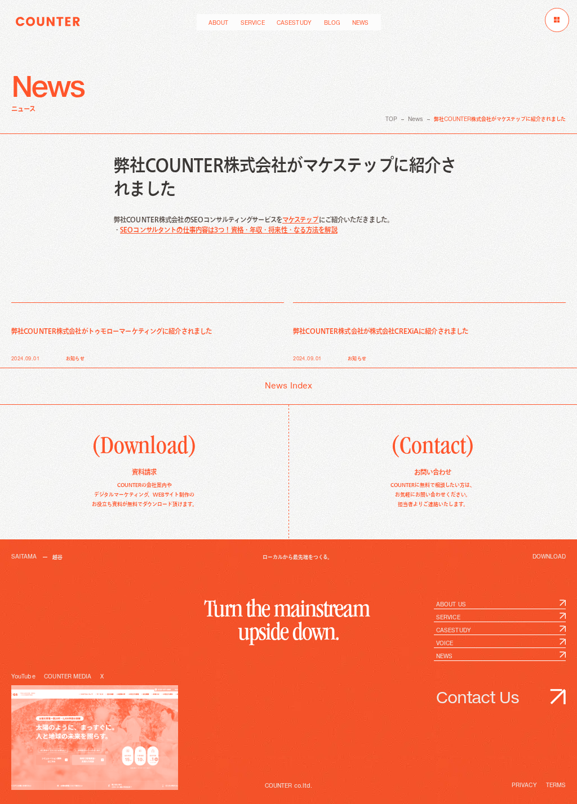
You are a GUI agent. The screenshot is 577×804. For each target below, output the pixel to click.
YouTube (23, 677)
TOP (391, 119)
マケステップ (300, 220)
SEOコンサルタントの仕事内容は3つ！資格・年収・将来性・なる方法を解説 (229, 230)
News (415, 119)
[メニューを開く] (557, 20)
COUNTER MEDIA (67, 677)
